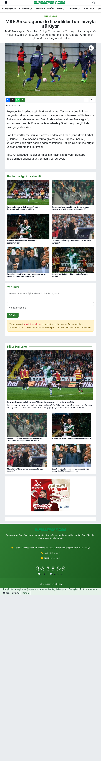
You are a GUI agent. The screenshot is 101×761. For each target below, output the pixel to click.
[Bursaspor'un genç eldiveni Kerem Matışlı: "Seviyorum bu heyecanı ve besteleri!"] (73, 192)
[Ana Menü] (6, 2)
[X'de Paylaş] (12, 100)
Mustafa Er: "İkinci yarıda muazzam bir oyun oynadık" (71, 241)
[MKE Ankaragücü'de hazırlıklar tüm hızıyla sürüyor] (50, 69)
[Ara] (93, 2)
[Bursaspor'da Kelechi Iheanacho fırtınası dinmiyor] (73, 259)
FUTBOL (61, 8)
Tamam (25, 593)
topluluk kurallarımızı (34, 324)
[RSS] (62, 568)
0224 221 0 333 (52, 553)
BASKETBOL (26, 8)
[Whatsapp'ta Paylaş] (17, 100)
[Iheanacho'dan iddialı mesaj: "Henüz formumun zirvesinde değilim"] (28, 192)
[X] (43, 568)
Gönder (13, 315)
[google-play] (57, 574)
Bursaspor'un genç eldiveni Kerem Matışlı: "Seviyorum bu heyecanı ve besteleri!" (70, 208)
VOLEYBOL (75, 8)
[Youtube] (53, 568)
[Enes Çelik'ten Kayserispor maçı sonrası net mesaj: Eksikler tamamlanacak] (28, 259)
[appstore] (43, 574)
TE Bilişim (57, 584)
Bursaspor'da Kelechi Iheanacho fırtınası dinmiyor (70, 275)
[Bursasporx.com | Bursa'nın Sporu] (49, 2)
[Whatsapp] (58, 568)
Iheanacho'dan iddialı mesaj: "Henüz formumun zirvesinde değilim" (23, 208)
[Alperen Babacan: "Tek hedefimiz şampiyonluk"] (28, 226)
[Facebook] (38, 568)
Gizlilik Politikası (11, 593)
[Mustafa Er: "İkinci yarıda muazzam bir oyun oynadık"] (73, 226)
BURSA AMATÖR (45, 8)
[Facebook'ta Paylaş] (8, 100)
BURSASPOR (9, 8)
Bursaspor (50, 16)
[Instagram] (48, 568)
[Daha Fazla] (22, 100)
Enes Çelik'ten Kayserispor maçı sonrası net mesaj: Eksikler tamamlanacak (27, 275)
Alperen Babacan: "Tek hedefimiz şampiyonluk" (22, 241)
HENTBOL (89, 8)
